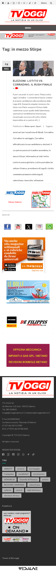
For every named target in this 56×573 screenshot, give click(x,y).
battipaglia (34, 468)
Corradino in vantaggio (23, 138)
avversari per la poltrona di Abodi (28, 132)
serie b (19, 490)
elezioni (46, 144)
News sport (30, 126)
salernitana (18, 180)
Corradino (48, 132)
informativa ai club (34, 156)
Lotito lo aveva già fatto (23, 162)
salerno (7, 490)
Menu (44, 3)
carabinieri (23, 474)
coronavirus (39, 474)
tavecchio (28, 180)
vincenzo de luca (12, 495)
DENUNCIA (9, 479)
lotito (46, 156)
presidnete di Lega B (37, 168)
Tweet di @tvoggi (10, 558)
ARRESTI (8, 468)
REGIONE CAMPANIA (14, 485)
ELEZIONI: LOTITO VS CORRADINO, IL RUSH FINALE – (32, 84)
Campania (8, 474)
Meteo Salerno (15, 202)
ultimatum (38, 180)
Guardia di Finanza (28, 479)
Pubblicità (7, 506)
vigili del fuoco (34, 490)
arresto (20, 468)
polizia (45, 479)
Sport (38, 126)
